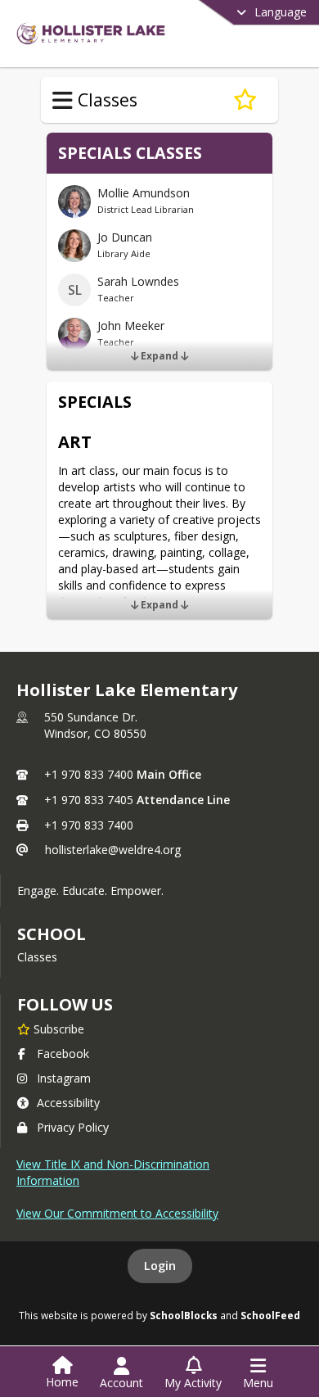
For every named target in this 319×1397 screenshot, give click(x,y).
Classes (37, 957)
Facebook (63, 1053)
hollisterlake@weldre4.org (113, 849)
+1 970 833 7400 (88, 774)
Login (160, 1265)
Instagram (64, 1078)
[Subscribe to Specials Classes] (245, 100)
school (51, 934)
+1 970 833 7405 (88, 799)
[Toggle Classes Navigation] (62, 100)
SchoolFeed (270, 1315)
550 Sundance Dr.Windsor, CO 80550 (95, 725)
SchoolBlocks (184, 1315)
